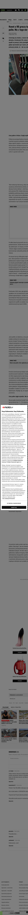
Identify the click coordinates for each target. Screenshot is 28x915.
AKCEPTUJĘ (14, 507)
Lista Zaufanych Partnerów (8, 498)
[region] (14, 457)
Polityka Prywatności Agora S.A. (14, 462)
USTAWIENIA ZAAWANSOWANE (14, 503)
